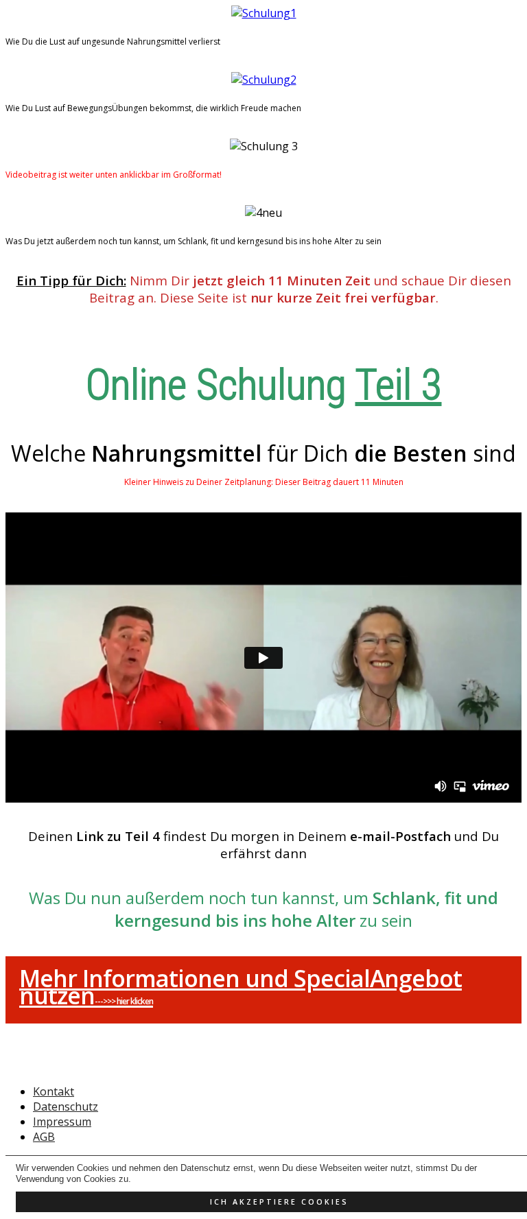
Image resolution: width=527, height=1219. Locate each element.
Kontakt (53, 1091)
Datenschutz (65, 1106)
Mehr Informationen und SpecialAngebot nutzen (240, 986)
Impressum (62, 1121)
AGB (44, 1136)
